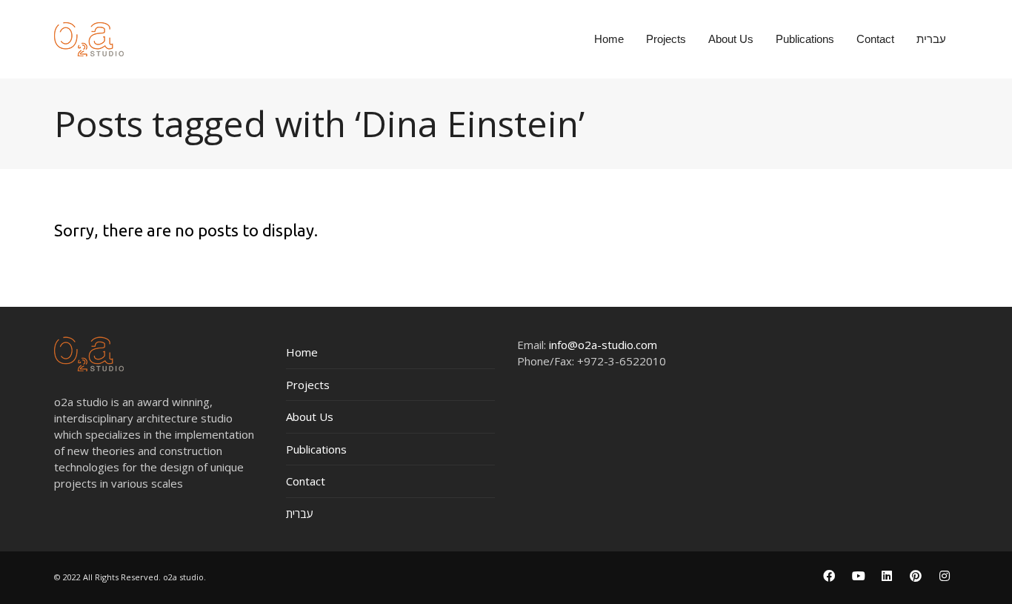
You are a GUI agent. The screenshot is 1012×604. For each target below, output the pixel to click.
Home (302, 352)
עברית (299, 513)
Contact (305, 481)
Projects (308, 384)
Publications (316, 449)
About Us (309, 416)
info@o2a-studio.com (603, 344)
